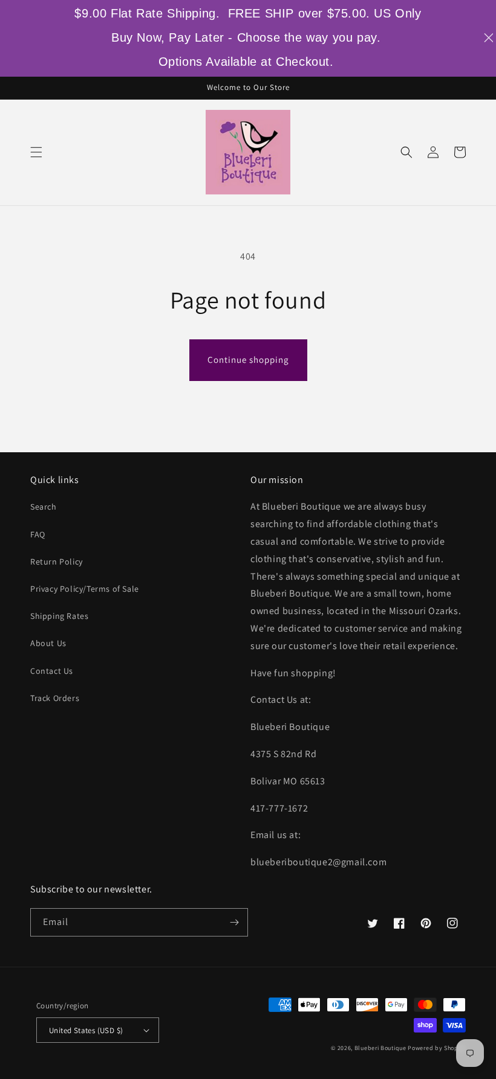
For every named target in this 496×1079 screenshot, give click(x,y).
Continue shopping (248, 359)
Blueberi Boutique (380, 1048)
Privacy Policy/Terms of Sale (84, 588)
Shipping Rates (59, 615)
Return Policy (56, 561)
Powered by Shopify (437, 1048)
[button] (36, 152)
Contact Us (51, 670)
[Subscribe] (234, 922)
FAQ (37, 534)
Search (43, 506)
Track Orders (54, 698)
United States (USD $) (86, 1030)
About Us (48, 643)
